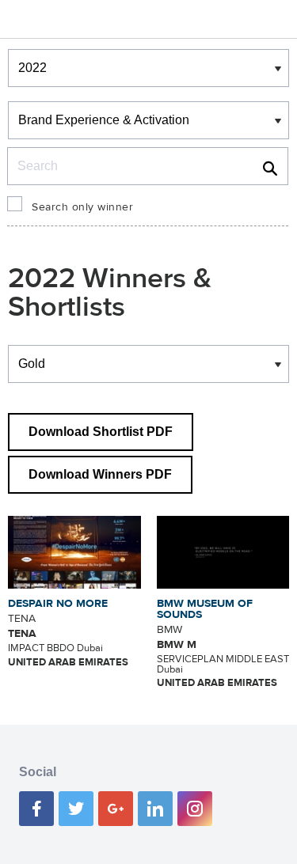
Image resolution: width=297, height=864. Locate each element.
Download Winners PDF (100, 474)
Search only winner (82, 207)
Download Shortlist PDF (101, 431)
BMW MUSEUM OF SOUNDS (205, 609)
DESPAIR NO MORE (58, 604)
